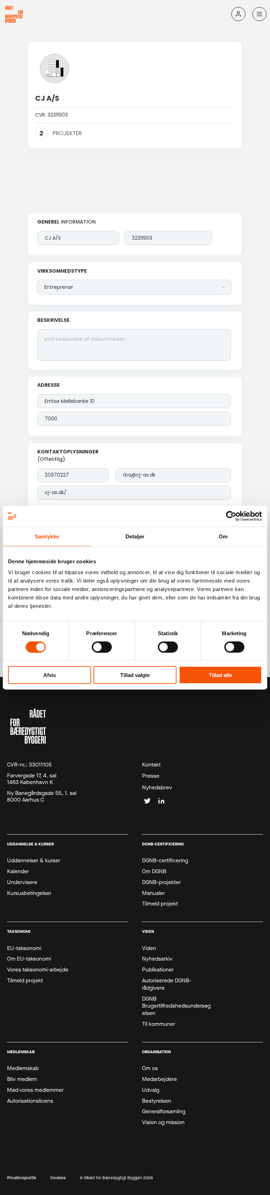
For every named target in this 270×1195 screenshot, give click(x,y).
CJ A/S (47, 98)
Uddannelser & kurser (33, 860)
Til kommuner (158, 1024)
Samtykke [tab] (47, 536)
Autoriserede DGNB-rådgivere (166, 984)
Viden (149, 948)
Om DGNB (154, 871)
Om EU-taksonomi (29, 958)
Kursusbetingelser (29, 893)
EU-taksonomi (24, 948)
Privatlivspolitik (21, 1178)
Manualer (153, 893)
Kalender (18, 871)
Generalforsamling (163, 1111)
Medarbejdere (159, 1079)
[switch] (102, 646)
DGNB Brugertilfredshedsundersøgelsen (176, 1006)
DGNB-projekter (161, 882)
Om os (150, 1068)
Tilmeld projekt (160, 903)
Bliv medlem (22, 1079)
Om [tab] (223, 536)
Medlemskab (23, 1068)
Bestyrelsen (156, 1100)
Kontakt (151, 764)
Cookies (58, 1178)
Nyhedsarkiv (157, 958)
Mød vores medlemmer (35, 1090)
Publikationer (158, 969)
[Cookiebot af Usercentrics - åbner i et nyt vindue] (231, 516)
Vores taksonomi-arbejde (37, 969)
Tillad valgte (135, 675)
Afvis (49, 675)
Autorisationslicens (30, 1100)
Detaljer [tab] (135, 536)
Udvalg (150, 1090)
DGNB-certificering (165, 860)
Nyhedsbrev (157, 787)
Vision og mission (163, 1122)
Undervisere (22, 882)
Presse (150, 775)
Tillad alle (220, 675)
